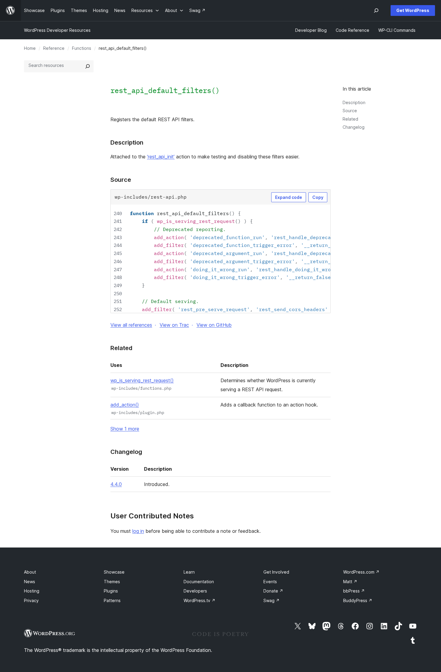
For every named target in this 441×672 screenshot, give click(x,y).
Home (30, 48)
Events (270, 581)
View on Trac (174, 325)
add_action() (124, 405)
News (29, 581)
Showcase (114, 571)
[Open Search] (376, 10)
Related (350, 119)
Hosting (31, 590)
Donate (273, 590)
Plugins (111, 590)
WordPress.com (361, 571)
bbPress (354, 590)
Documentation (199, 581)
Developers (195, 590)
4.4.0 (116, 484)
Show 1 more (124, 429)
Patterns (112, 600)
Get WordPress (412, 10)
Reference (53, 48)
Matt (350, 581)
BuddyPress (357, 600)
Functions (81, 48)
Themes (112, 581)
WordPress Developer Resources (57, 30)
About (30, 571)
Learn (189, 571)
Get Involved (276, 571)
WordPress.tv (199, 600)
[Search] (88, 66)
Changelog (353, 127)
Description (354, 102)
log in (138, 531)
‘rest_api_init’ (161, 157)
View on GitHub (214, 325)
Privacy (31, 600)
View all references (131, 325)
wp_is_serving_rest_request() (142, 380)
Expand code (288, 197)
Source (350, 110)
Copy (317, 197)
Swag (271, 600)
